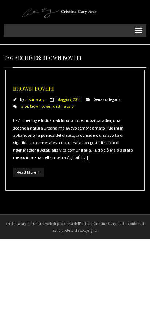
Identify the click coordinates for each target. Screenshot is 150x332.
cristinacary (34, 99)
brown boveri (40, 106)
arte (24, 106)
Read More (26, 172)
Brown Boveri (33, 88)
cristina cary (63, 106)
